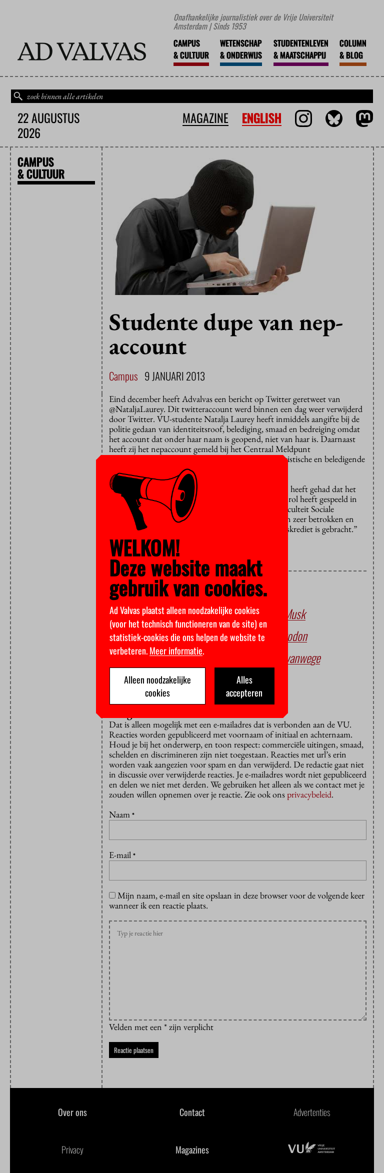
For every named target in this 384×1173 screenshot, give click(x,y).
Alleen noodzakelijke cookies (157, 686)
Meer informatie (176, 650)
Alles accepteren (244, 686)
